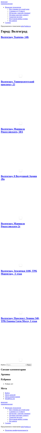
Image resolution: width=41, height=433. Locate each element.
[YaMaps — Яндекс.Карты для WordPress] (20, 76)
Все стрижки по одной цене (19, 9)
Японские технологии (13, 7)
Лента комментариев (12, 397)
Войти (7, 393)
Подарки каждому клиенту (19, 15)
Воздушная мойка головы (18, 19)
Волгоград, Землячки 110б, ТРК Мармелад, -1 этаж (19, 272)
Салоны (8, 22)
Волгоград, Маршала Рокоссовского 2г (13, 225)
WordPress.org (10, 399)
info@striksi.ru (26, 26)
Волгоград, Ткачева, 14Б (15, 37)
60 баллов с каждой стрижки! (19, 13)
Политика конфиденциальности (16, 430)
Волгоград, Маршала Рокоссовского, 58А (13, 130)
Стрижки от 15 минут (17, 11)
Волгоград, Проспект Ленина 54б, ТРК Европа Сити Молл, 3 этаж (20, 319)
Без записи (13, 21)
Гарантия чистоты (15, 17)
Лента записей (10, 395)
